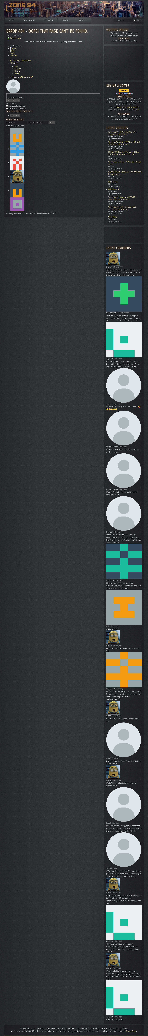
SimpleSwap (120, 107)
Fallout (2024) (113, 189)
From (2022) (113, 181)
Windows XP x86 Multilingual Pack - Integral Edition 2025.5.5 (122, 208)
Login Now (15, 115)
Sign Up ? (27, 111)
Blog (12, 20)
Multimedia (29, 20)
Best (16, 66)
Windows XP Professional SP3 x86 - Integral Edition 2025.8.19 (122, 198)
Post (51, 122)
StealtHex (136, 107)
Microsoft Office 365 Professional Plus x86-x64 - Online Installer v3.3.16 (123, 153)
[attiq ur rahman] (17, 162)
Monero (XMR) (124, 96)
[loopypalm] (17, 148)
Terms (13, 48)
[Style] (18, 100)
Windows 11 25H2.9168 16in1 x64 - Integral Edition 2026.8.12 (122, 133)
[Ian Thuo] (17, 204)
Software (48, 20)
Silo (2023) (112, 217)
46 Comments (15, 38)
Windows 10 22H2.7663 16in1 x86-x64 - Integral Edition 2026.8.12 (124, 143)
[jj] (17, 190)
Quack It (66, 20)
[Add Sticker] (9, 100)
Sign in (82, 20)
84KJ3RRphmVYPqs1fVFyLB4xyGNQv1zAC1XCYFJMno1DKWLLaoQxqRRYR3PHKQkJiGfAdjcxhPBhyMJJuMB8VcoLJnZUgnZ (124, 102)
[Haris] (17, 135)
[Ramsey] (17, 176)
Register (13, 55)
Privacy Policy (131, 1031)
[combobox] (123, 20)
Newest (17, 71)
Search (138, 20)
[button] (143, 1031)
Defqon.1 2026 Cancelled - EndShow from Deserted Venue (125, 173)
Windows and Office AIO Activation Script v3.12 (124, 163)
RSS (12, 51)
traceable (136, 110)
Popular (17, 69)
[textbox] (53, 95)
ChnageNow (128, 107)
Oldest (17, 73)
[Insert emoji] (13, 100)
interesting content (49, 1029)
